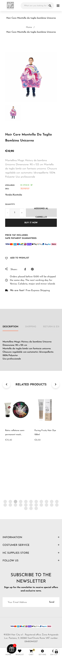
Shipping (30, 327)
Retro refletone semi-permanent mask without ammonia (15, 434)
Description (10, 327)
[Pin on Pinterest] (33, 269)
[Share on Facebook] (26, 269)
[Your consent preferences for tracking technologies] (56, 651)
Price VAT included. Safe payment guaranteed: (21, 236)
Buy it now (31, 223)
